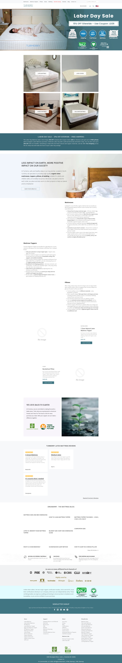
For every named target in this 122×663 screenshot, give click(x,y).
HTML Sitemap (70, 661)
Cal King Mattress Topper (87, 641)
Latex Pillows (27, 632)
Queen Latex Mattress (86, 627)
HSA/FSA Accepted (66, 633)
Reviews (45, 627)
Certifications (65, 626)
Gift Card (26, 640)
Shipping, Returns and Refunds (50, 621)
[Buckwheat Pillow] (32, 374)
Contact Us (45, 633)
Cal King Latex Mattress (86, 630)
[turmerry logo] (28, 6)
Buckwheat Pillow (48, 369)
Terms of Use (65, 630)
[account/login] (90, 6)
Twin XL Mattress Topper (87, 635)
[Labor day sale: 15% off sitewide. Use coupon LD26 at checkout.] (61, 29)
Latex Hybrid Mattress (29, 623)
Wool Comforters (28, 633)
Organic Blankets (28, 635)
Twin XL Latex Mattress (86, 624)
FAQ (44, 626)
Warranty (45, 623)
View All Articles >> (92, 550)
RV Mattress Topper (29, 629)
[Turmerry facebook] (54, 609)
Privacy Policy (65, 629)
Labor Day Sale (65, 640)
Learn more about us (30, 189)
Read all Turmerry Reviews (90, 498)
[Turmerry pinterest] (61, 609)
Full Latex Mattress (85, 626)
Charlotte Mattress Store (49, 632)
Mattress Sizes (84, 621)
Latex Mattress (27, 621)
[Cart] (93, 6)
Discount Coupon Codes (68, 639)
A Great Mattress (31, 455)
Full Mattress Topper (86, 637)
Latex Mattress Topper (29, 626)
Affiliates (64, 627)
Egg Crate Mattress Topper (30, 627)
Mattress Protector (28, 630)
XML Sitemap (80, 661)
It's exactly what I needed (34, 478)
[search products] (87, 2)
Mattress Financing (47, 629)
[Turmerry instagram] (57, 609)
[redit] (67, 609)
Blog (63, 624)
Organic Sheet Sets (28, 637)
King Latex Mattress (86, 629)
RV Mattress (27, 624)
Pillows (67, 282)
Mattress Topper (84, 325)
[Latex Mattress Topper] (70, 334)
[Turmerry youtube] (64, 609)
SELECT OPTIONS (86, 342)
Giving (63, 623)
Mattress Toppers (30, 243)
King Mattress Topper (86, 640)
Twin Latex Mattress (86, 623)
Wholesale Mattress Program (69, 632)
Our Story (64, 621)
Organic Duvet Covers (29, 638)
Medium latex (56, 455)
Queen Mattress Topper (87, 638)
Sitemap (45, 630)
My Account (46, 624)
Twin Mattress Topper (86, 633)
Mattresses (69, 202)
